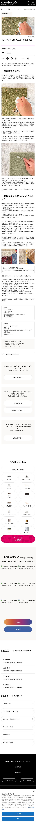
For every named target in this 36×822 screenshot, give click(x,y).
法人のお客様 (27, 780)
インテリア (16, 9)
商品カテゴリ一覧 (18, 469)
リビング (9, 52)
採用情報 (18, 772)
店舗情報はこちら (8, 334)
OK (18, 819)
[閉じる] (34, 791)
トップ (3, 9)
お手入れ (10, 354)
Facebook (18, 629)
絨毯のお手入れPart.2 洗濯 (12, 344)
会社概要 (18, 767)
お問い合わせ (9, 780)
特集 (7, 354)
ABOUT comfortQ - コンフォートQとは (18, 761)
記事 (9, 9)
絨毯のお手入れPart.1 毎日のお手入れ (14, 343)
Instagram (18, 622)
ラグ (14, 49)
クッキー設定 (18, 814)
